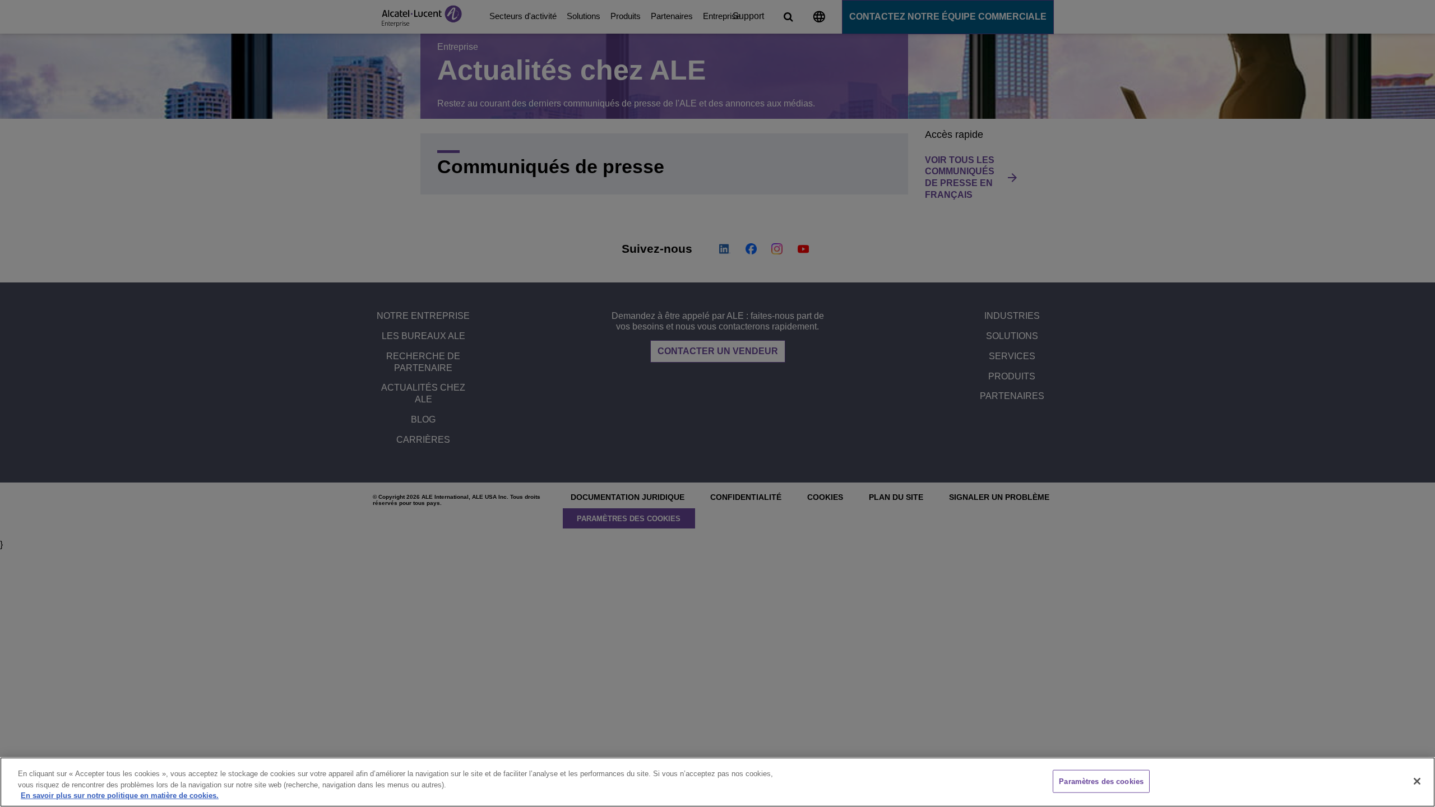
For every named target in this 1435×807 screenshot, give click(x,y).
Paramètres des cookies (1101, 781)
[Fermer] (1417, 781)
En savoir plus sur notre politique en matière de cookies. (120, 795)
